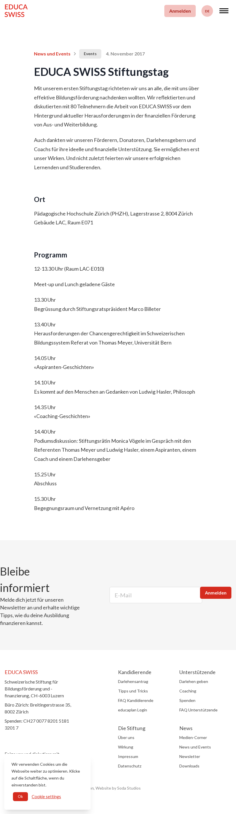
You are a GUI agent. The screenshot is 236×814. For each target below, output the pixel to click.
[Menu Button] (223, 11)
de (207, 11)
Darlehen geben (193, 681)
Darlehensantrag (133, 681)
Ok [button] (20, 796)
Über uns (126, 737)
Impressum (128, 756)
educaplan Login (132, 709)
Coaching (187, 690)
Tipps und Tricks (133, 690)
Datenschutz (129, 765)
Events (90, 53)
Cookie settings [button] (46, 796)
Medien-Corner (193, 737)
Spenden (187, 700)
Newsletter (189, 756)
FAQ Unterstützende (198, 709)
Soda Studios (129, 788)
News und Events (52, 53)
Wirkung (125, 746)
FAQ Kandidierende (135, 700)
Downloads (189, 765)
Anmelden (180, 11)
